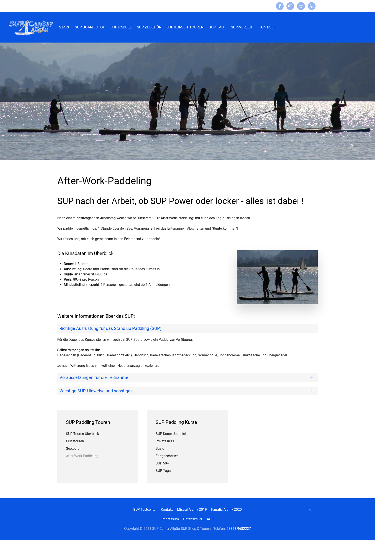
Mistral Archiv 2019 (192, 509)
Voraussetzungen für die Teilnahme (93, 377)
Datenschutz (192, 519)
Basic (160, 448)
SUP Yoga (163, 471)
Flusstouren (75, 441)
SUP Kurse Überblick (171, 434)
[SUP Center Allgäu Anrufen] (312, 6)
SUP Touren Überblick (82, 434)
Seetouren (73, 448)
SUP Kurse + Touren (185, 27)
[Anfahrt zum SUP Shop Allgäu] (301, 6)
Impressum (170, 519)
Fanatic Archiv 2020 (226, 509)
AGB (210, 519)
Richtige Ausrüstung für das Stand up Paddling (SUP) (110, 328)
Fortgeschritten (167, 456)
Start (64, 27)
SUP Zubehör (149, 27)
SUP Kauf (217, 27)
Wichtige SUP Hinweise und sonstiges (96, 390)
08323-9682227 (239, 529)
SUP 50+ (162, 463)
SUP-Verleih (242, 27)
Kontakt (267, 27)
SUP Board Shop (90, 27)
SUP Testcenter (144, 509)
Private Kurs (165, 441)
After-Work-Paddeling (82, 456)
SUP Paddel (121, 27)
